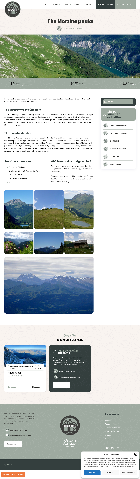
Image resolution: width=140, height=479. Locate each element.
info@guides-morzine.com (69, 377)
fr (118, 448)
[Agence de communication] (8, 465)
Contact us (60, 385)
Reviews (108, 420)
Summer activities (125, 4)
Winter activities (105, 4)
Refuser (110, 473)
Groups (66, 4)
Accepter (92, 473)
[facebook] (107, 448)
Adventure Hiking (73, 29)
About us (108, 424)
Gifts (76, 4)
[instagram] (112, 448)
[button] (136, 454)
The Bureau (43, 4)
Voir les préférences (128, 473)
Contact (87, 4)
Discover (36, 387)
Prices (55, 4)
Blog (107, 439)
